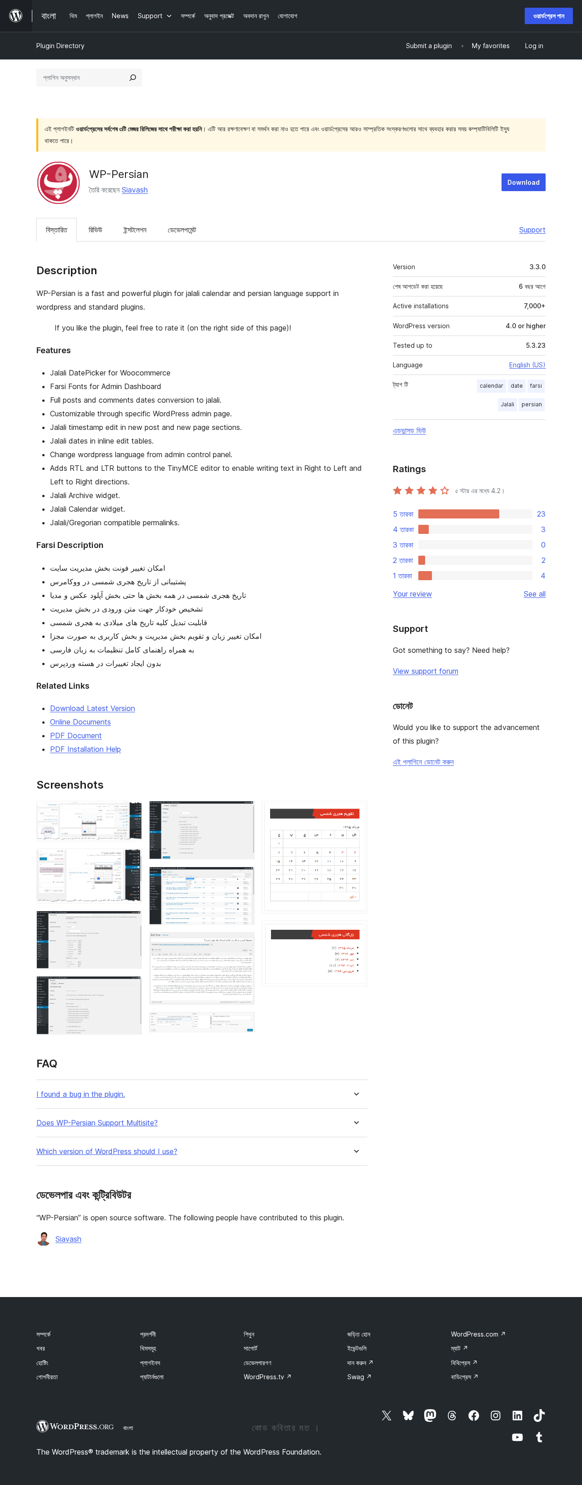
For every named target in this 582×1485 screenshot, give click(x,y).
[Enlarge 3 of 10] (129, 923)
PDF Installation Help (85, 749)
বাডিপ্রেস (465, 1377)
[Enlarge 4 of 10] (129, 988)
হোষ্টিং (42, 1363)
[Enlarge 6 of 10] (242, 878)
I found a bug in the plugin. (80, 1094)
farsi (536, 385)
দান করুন (360, 1363)
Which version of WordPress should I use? (106, 1151)
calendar (491, 385)
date (517, 385)
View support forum (425, 671)
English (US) (527, 365)
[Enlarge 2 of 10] (129, 860)
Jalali (507, 404)
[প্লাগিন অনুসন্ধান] (133, 78)
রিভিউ (95, 229)
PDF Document (76, 735)
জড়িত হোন (358, 1334)
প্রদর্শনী (148, 1334)
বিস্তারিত (56, 229)
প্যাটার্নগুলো (152, 1377)
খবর (40, 1348)
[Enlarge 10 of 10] (355, 932)
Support (532, 229)
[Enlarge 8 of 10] (242, 1024)
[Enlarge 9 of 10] (355, 813)
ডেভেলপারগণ (257, 1363)
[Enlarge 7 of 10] (242, 944)
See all (535, 593)
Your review (412, 593)
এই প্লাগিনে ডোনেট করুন (423, 761)
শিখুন (249, 1334)
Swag (359, 1377)
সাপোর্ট (250, 1348)
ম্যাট (459, 1348)
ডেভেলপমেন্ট (182, 229)
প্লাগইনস (150, 1363)
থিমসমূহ (148, 1348)
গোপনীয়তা (47, 1377)
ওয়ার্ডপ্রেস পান (548, 16)
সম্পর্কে (43, 1334)
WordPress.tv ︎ (268, 1377)
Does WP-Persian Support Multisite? (97, 1123)
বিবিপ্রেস (464, 1363)
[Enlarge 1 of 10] (129, 813)
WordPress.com (478, 1334)
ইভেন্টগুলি (356, 1348)
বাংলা (128, 1427)
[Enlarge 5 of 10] (242, 813)
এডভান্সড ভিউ (409, 430)
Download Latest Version (92, 708)
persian (532, 404)
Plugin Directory (60, 45)
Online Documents (80, 721)
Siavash (135, 189)
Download (523, 182)
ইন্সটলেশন (135, 229)
